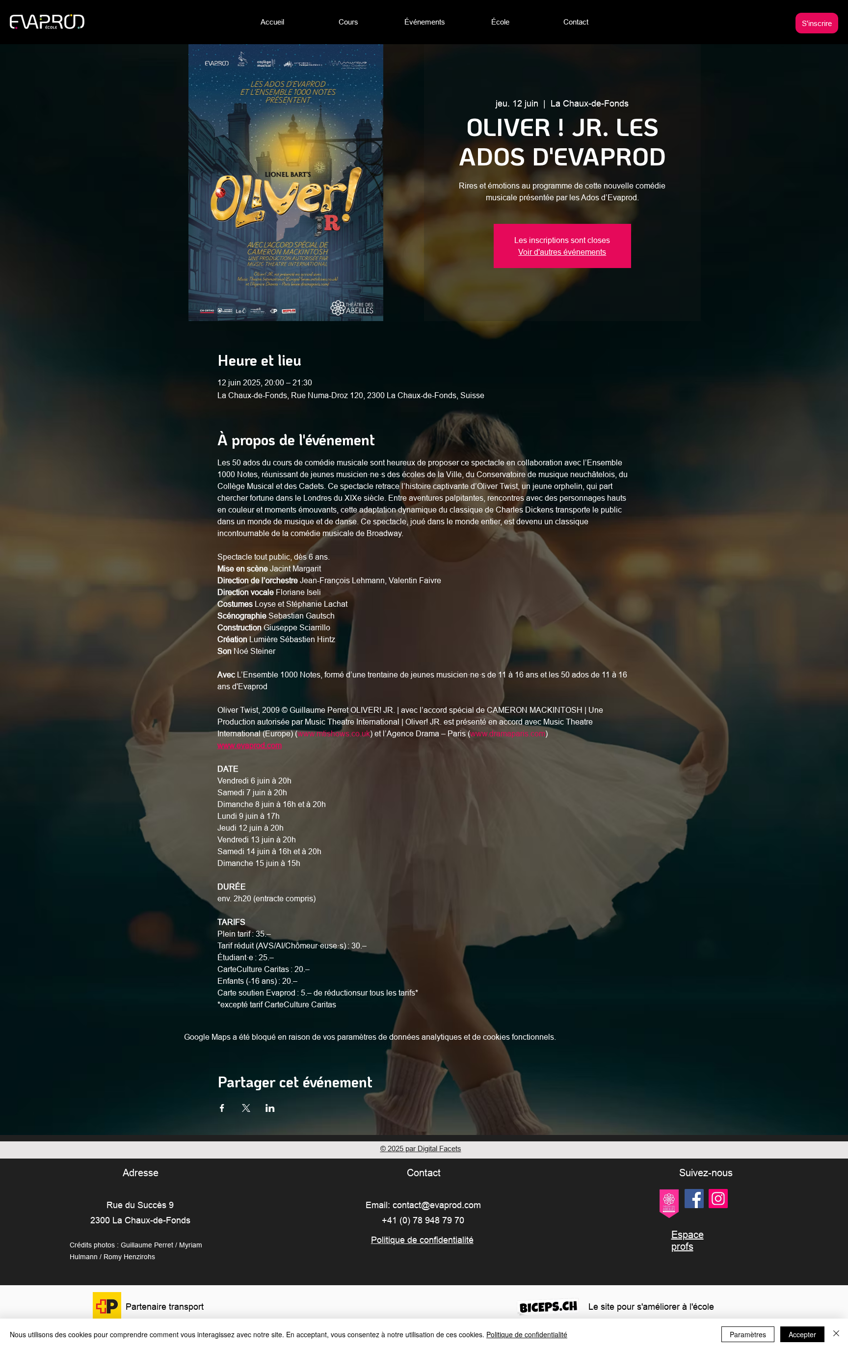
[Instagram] (718, 1198)
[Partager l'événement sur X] (246, 1108)
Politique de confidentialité (526, 1334)
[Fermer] (836, 1334)
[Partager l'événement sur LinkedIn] (270, 1108)
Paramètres (748, 1334)
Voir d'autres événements (562, 251)
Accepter (802, 1334)
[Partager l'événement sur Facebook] (222, 1108)
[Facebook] (694, 1198)
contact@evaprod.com (437, 1205)
